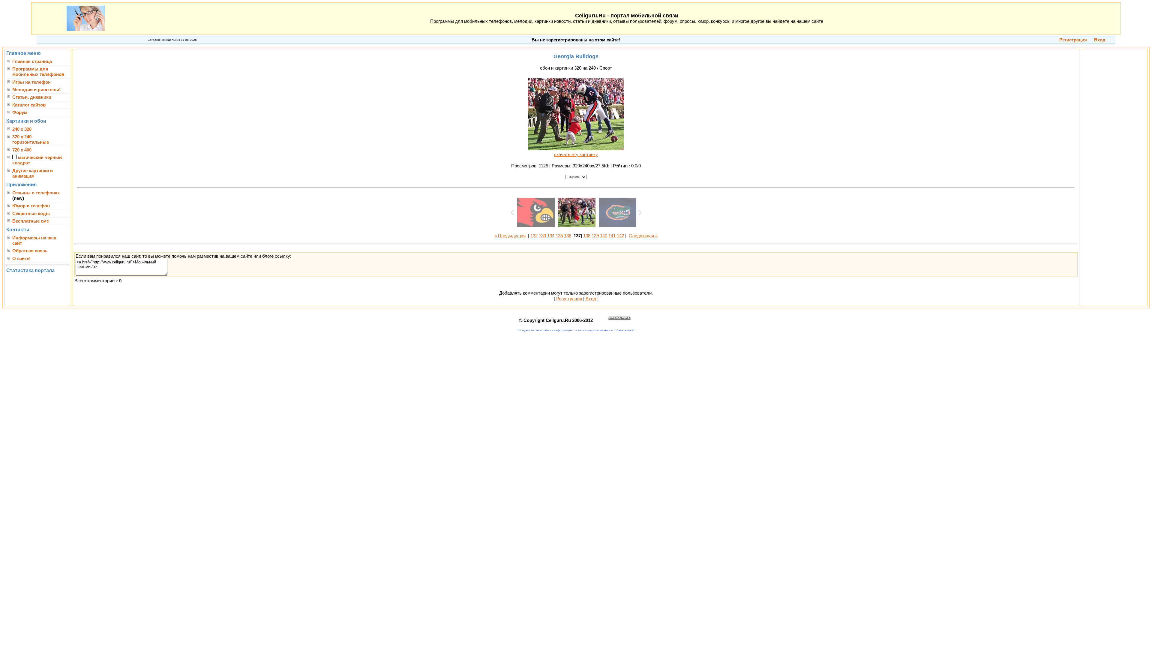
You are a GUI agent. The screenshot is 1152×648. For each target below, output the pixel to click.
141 (612, 235)
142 (620, 235)
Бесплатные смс (30, 221)
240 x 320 (22, 129)
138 (586, 235)
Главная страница (32, 61)
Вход (591, 298)
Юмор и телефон (31, 205)
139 (595, 235)
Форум (19, 112)
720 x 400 (22, 150)
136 (567, 235)
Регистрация (569, 298)
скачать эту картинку (576, 154)
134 (550, 235)
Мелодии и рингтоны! (36, 89)
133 (542, 235)
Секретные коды (31, 213)
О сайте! (21, 258)
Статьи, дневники (31, 97)
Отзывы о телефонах (36, 192)
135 (559, 235)
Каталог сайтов (29, 105)
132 (534, 235)
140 (603, 235)
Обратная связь (29, 250)
